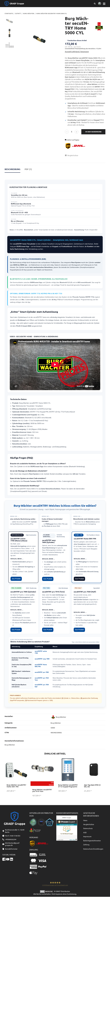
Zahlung (86, 844)
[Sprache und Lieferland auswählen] (99, 3)
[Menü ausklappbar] (104, 3)
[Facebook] (3, 859)
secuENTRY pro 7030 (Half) (85, 592)
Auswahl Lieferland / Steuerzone (77, 52)
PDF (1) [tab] (28, 169)
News (85, 820)
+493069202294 (10, 839)
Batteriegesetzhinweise (92, 840)
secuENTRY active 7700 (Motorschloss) (19, 539)
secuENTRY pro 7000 (42, 672)
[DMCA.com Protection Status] (47, 891)
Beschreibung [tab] (12, 169)
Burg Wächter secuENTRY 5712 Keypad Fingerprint (68, 786)
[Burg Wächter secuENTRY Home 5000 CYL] (39, 39)
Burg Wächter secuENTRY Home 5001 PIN (16, 786)
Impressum (87, 836)
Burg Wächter (56, 723)
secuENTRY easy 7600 (42, 659)
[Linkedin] (11, 859)
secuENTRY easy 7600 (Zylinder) (49, 541)
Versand (78, 47)
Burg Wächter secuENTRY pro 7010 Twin (42, 790)
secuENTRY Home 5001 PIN (85, 538)
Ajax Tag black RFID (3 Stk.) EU (92, 786)
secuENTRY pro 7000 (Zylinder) (23, 592)
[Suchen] (95, 3)
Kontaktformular (11, 849)
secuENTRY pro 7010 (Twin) (53, 592)
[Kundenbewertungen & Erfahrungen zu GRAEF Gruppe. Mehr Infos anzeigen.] (66, 828)
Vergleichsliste (88, 824)
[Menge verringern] (67, 132)
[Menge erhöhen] (76, 132)
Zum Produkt (16, 579)
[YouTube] (7, 859)
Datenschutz (88, 828)
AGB (84, 832)
